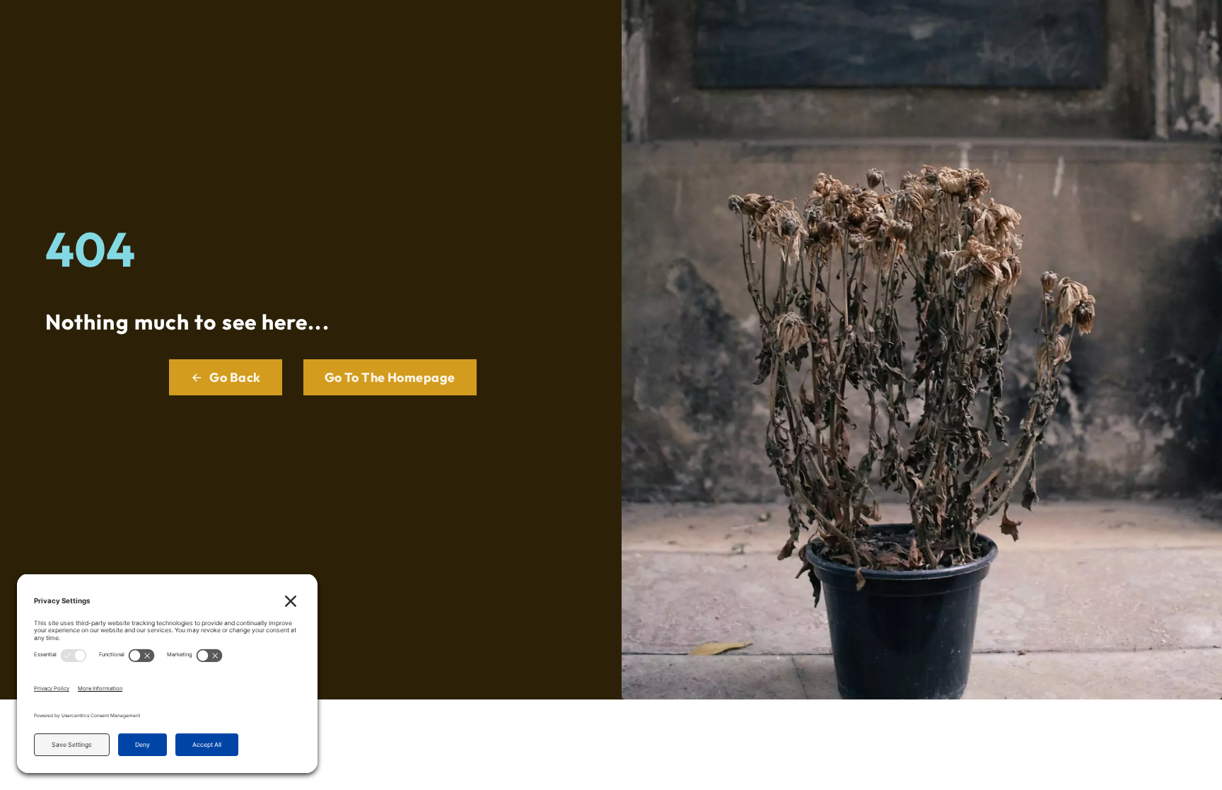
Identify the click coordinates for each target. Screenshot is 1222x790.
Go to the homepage (390, 377)
